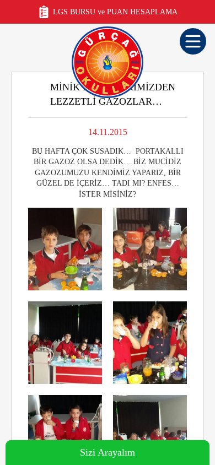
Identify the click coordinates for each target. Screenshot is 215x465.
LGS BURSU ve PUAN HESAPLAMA (115, 12)
